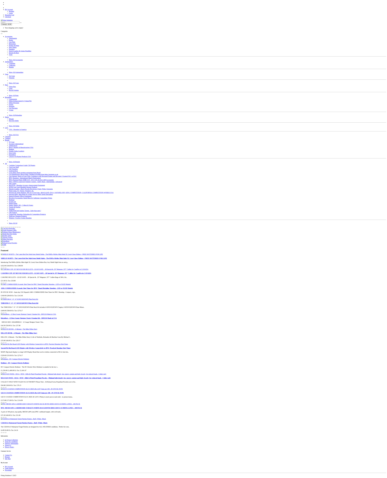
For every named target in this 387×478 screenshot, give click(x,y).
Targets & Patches (14, 207)
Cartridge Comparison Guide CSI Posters (22, 165)
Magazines (12, 44)
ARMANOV (13, 146)
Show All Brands (14, 162)
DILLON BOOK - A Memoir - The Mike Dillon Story (19, 333)
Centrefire (12, 63)
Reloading (8, 97)
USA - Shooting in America (18, 129)
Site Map (8, 459)
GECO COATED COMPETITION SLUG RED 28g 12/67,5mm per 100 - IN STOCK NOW (32, 393)
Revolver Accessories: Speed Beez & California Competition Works (30, 198)
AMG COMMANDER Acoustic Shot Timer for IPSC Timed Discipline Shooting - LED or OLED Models (37, 288)
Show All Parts (13, 95)
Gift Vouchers (13, 169)
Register (11, 11)
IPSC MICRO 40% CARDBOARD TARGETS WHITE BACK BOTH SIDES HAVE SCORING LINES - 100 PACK (41, 408)
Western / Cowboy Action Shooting (20, 218)
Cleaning (8, 136)
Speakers (12, 49)
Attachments (13, 38)
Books (11, 40)
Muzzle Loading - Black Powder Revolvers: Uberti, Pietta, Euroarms (31, 189)
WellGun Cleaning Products (18, 216)
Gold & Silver (13, 171)
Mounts (11, 119)
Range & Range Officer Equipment (20, 196)
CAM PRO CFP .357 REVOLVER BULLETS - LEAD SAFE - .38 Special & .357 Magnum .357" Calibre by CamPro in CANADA (46, 273)
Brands (7, 140)
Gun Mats (12, 42)
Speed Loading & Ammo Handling (20, 51)
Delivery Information (11, 443)
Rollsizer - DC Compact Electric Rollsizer (15, 363)
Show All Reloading (15, 115)
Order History (9, 468)
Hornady (12, 106)
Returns (7, 457)
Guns (6, 74)
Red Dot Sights (14, 121)
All (6, 163)
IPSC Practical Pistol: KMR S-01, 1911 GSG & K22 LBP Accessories (31, 180)
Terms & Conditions (11, 442)
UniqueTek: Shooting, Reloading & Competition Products (27, 214)
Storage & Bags (14, 53)
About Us (8, 445)
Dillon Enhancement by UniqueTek (20, 101)
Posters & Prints (14, 45)
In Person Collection (11, 440)
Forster (11, 104)
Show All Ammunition (16, 72)
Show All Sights (14, 126)
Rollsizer (12, 200)
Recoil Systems (14, 90)
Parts (6, 85)
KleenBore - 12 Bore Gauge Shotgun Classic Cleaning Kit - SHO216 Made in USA (29, 318)
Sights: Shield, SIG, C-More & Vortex (21, 205)
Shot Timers (13, 47)
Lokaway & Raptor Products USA (20, 156)
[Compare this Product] (5, 357)
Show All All (13, 223)
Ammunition (9, 62)
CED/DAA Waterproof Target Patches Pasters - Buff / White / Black (24, 423)
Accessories (8, 36)
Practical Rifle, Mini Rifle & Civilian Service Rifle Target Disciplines (31, 194)
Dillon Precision (14, 103)
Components (13, 99)
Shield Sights (13, 203)
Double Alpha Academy (16, 151)
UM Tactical (13, 212)
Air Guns (12, 76)
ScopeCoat (12, 201)
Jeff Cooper (12, 183)
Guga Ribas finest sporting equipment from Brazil (25, 172)
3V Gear (11, 142)
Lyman (11, 110)
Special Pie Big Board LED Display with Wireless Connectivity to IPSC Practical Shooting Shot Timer (36, 348)
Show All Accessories (16, 60)
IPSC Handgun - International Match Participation (25, 178)
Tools (10, 54)
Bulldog (11, 149)
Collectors (12, 65)
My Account (9, 466)
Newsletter (8, 470)
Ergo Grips (12, 153)
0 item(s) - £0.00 (6, 24)
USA (6, 128)
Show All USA (14, 135)
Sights (7, 117)
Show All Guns (14, 83)
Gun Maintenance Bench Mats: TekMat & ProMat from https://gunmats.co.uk (33, 174)
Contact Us (8, 455)
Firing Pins (12, 87)
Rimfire (11, 67)
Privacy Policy (9, 447)
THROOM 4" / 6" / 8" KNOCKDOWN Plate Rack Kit (19, 303)
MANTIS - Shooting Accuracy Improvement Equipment (27, 185)
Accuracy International (16, 144)
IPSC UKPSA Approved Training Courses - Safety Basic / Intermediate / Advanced (35, 182)
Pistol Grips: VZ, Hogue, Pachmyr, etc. (21, 191)
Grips (10, 88)
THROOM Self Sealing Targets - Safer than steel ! (25, 211)
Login (11, 13)
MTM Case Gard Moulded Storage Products (23, 187)
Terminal (12, 209)
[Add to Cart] (1, 357)
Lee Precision (13, 108)
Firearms (11, 78)
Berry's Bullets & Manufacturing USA (21, 147)
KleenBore (12, 155)
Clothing (7, 138)
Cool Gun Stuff (14, 167)
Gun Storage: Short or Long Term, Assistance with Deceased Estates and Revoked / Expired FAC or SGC (42, 176)
